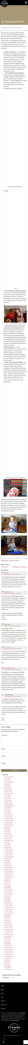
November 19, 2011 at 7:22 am (12, 574)
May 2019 (7, 809)
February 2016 (8, 867)
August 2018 (7, 825)
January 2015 (8, 891)
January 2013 (8, 927)
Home (2, 993)
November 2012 (8, 931)
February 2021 (8, 789)
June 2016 (7, 860)
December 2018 (8, 818)
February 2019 (8, 815)
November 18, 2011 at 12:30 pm (13, 669)
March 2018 (7, 835)
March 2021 (7, 787)
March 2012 (7, 945)
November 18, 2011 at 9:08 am (12, 696)
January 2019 (8, 816)
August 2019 (7, 807)
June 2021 (7, 784)
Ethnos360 (23, 1012)
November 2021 (8, 782)
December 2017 (8, 840)
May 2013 (7, 920)
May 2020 (7, 796)
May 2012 (7, 942)
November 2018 (8, 820)
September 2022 (8, 777)
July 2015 (7, 880)
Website (3, 763)
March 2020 (7, 800)
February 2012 (8, 947)
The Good (5, 567)
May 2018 (7, 831)
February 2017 (8, 849)
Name (3, 749)
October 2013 (8, 911)
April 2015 (7, 885)
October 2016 (8, 855)
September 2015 (8, 876)
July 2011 (7, 960)
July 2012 (7, 938)
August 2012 (7, 936)
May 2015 (7, 884)
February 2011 (8, 969)
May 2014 (7, 898)
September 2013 (8, 913)
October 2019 (8, 804)
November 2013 (8, 909)
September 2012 (8, 934)
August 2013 (7, 914)
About (2, 986)
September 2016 (8, 856)
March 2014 (7, 902)
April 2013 (7, 922)
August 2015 (7, 878)
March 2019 (7, 813)
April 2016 (7, 864)
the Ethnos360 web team (15, 1020)
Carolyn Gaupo (9, 592)
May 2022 (7, 780)
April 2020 (7, 798)
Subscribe (4, 1004)
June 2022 (7, 778)
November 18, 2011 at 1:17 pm (13, 648)
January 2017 (8, 851)
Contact (3, 1008)
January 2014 (8, 905)
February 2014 (8, 903)
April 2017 (7, 845)
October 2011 (8, 954)
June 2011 (7, 962)
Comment (4, 735)
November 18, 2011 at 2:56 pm (13, 626)
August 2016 (7, 858)
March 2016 (7, 865)
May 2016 (7, 862)
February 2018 (8, 836)
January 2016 (8, 869)
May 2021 (7, 786)
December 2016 (8, 853)
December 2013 (8, 907)
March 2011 (7, 967)
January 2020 (8, 802)
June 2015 (7, 882)
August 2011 (7, 958)
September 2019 (8, 806)
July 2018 (7, 827)
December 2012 (8, 929)
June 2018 (7, 829)
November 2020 (8, 793)
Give (2, 997)
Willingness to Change (19, 567)
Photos (3, 1001)
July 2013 (7, 916)
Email (3, 756)
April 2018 (7, 833)
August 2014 (7, 894)
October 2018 (8, 822)
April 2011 (7, 965)
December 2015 (8, 871)
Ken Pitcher (8, 647)
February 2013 (8, 925)
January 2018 (8, 838)
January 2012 (8, 949)
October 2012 (8, 933)
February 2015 (8, 889)
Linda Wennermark (10, 668)
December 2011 (8, 951)
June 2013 (7, 918)
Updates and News (13, 560)
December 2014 (8, 893)
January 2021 (8, 791)
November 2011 (8, 952)
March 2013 (7, 923)
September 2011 (8, 956)
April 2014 (7, 900)
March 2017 (7, 847)
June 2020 (7, 795)
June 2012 (7, 940)
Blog (2, 989)
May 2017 (7, 844)
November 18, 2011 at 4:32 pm (13, 593)
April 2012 (7, 943)
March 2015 (7, 887)
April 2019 (7, 811)
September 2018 (8, 824)
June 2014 (7, 896)
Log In (4, 1038)
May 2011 (7, 963)
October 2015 (8, 874)
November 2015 (8, 873)
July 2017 (7, 842)
